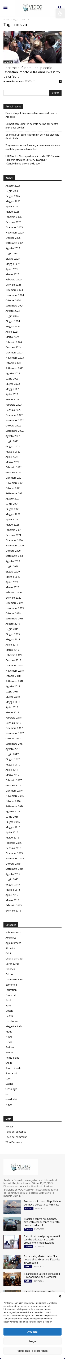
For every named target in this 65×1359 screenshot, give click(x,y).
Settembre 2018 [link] (15, 681)
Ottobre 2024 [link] (13, 300)
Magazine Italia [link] (14, 1026)
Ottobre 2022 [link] (13, 425)
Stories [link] (9, 1083)
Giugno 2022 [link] (13, 446)
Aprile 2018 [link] (12, 707)
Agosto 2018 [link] (13, 686)
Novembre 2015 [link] (15, 858)
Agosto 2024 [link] (13, 310)
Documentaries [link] (14, 979)
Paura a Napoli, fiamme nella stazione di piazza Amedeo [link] (31, 115)
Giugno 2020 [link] (13, 571)
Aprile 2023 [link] (12, 394)
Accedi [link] (9, 1126)
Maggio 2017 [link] (13, 764)
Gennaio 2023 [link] (13, 410)
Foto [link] (8, 1005)
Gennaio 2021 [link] (13, 535)
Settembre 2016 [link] (15, 806)
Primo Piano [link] (12, 1057)
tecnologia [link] (11, 1089)
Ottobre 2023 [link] (13, 363)
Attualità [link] (8, 62)
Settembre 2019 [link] (15, 618)
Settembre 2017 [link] (15, 743)
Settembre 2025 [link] (15, 243)
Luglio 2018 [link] (12, 691)
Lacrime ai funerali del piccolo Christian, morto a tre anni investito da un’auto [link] (31, 72)
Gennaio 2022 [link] (13, 472)
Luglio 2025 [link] (12, 253)
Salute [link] (9, 1062)
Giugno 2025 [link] (13, 258)
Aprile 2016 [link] (12, 832)
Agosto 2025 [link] (13, 248)
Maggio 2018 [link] (13, 702)
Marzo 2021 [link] (12, 524)
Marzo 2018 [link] (12, 712)
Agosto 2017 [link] (13, 749)
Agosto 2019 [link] (13, 623)
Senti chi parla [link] (13, 1068)
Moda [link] (9, 1031)
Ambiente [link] (11, 937)
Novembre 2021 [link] (15, 483)
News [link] (9, 1036)
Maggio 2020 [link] (13, 576)
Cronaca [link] (10, 969)
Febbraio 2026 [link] (14, 217)
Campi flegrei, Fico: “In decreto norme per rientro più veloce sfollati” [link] (32, 126)
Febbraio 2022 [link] (14, 467)
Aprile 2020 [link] (12, 582)
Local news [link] (12, 1021)
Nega (32, 1341)
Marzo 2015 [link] (12, 900)
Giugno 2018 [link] (13, 696)
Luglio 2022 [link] (12, 441)
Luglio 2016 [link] (12, 816)
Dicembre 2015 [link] (14, 853)
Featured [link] (11, 995)
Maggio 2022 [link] (13, 451)
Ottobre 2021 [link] (13, 488)
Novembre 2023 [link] (15, 357)
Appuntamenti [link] (13, 943)
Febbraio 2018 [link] (14, 717)
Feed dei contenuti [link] (16, 1131)
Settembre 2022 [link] (15, 430)
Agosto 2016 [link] (13, 811)
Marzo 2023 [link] (12, 399)
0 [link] (60, 81)
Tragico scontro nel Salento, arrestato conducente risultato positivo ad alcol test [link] (33, 147)
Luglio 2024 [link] (12, 316)
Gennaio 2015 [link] (13, 910)
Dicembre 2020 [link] (14, 540)
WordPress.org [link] (14, 1142)
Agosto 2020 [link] (13, 561)
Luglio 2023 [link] (12, 378)
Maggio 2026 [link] (13, 201)
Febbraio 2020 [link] (14, 592)
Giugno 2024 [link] (13, 321)
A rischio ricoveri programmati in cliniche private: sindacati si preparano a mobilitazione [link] (42, 1239)
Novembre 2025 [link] (15, 232)
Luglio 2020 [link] (12, 566)
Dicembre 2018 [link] (14, 665)
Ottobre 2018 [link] (13, 676)
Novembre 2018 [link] (15, 670)
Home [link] (6, 19)
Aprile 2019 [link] (12, 644)
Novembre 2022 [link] (15, 420)
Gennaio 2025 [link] (13, 284)
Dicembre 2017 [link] (14, 728)
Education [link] (11, 989)
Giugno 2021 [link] (13, 509)
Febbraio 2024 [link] (14, 342)
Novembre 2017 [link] (15, 733)
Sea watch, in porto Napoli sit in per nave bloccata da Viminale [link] (32, 136)
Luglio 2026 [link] (12, 190)
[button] (60, 1296)
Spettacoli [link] (11, 1073)
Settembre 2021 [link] (15, 493)
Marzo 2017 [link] (12, 775)
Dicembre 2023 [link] (14, 352)
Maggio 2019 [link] (13, 639)
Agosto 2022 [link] (13, 436)
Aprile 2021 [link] (12, 519)
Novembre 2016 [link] (15, 795)
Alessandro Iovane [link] (13, 81)
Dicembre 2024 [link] (14, 290)
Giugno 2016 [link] (13, 822)
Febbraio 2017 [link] (14, 780)
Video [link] (9, 1104)
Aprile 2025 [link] (12, 269)
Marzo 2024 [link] (12, 336)
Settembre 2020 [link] (15, 556)
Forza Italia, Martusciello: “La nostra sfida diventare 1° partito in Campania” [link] (42, 1259)
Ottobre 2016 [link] (13, 801)
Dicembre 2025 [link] (14, 227)
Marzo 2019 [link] (12, 649)
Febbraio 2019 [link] (14, 655)
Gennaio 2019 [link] (13, 660)
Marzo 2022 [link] (12, 462)
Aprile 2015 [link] (12, 895)
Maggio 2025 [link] (13, 263)
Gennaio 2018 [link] (13, 722)
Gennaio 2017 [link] (13, 785)
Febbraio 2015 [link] (14, 905)
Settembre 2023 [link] (15, 368)
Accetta (32, 1331)
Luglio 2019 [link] (12, 629)
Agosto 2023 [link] (13, 373)
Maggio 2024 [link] (13, 326)
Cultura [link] (10, 974)
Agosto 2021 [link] (13, 498)
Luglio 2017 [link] (12, 754)
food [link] (8, 1000)
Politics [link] (10, 1052)
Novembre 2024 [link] (15, 295)
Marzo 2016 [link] (12, 837)
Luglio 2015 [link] (12, 879)
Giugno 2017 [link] (13, 759)
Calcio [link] (9, 953)
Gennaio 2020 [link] (13, 597)
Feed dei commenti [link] (16, 1137)
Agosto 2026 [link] (13, 185)
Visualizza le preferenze (32, 1350)
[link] (60, 13)
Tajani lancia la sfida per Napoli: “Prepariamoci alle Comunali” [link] (42, 1275)
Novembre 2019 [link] (15, 608)
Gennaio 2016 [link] (13, 848)
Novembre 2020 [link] (15, 545)
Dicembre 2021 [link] (14, 477)
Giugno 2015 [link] (13, 884)
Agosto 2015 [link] (13, 874)
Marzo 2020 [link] (12, 587)
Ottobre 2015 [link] (13, 863)
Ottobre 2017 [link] (13, 738)
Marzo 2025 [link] (12, 274)
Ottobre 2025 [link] (13, 237)
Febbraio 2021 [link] (14, 529)
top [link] (7, 1094)
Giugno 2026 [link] (13, 196)
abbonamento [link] (13, 932)
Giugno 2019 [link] (13, 634)
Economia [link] (11, 984)
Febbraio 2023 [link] (14, 404)
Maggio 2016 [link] (13, 827)
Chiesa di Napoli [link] (15, 958)
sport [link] (8, 1078)
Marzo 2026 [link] (12, 211)
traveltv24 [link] (11, 1099)
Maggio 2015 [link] (13, 889)
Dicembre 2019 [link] (14, 602)
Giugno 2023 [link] (13, 383)
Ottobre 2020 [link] (13, 550)
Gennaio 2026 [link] (13, 222)
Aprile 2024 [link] (12, 331)
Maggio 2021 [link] (13, 514)
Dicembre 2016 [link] (14, 790)
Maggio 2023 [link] (13, 389)
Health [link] (9, 1016)
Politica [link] (10, 1047)
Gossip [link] (9, 1010)
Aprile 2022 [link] (12, 456)
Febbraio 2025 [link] (14, 279)
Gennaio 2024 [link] (13, 347)
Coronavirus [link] (12, 963)
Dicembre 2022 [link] (14, 415)
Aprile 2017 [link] (12, 769)
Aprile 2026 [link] (12, 206)
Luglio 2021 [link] (12, 503)
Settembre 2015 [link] (15, 868)
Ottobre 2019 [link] (13, 613)
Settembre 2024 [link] (15, 305)
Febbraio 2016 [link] (14, 842)
